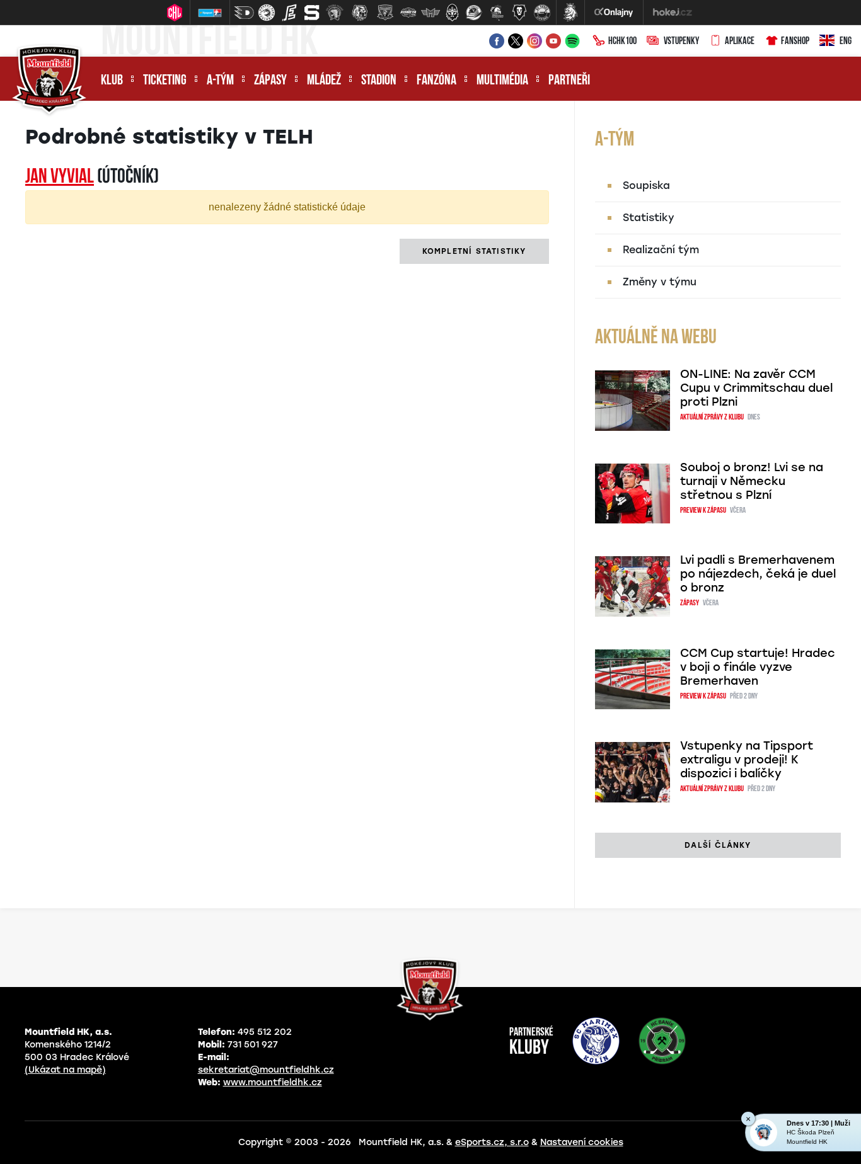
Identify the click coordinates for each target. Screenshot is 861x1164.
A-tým (220, 81)
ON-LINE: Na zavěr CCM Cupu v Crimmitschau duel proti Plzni (756, 388)
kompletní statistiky (474, 251)
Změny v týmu (659, 282)
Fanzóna (436, 81)
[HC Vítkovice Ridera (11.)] (474, 12)
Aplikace (739, 42)
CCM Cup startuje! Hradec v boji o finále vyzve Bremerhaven (757, 667)
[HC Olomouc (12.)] (496, 12)
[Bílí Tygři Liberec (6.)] (360, 12)
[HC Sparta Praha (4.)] (312, 12)
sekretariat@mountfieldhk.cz (266, 1069)
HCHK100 (622, 42)
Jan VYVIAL (59, 178)
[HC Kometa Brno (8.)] (407, 12)
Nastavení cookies (581, 1142)
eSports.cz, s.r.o (492, 1142)
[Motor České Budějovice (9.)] (430, 12)
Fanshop (795, 42)
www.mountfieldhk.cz (272, 1082)
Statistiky (648, 218)
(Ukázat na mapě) (65, 1069)
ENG (846, 42)
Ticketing (165, 81)
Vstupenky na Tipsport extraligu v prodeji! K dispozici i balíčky (746, 759)
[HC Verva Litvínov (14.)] (542, 12)
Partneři (569, 81)
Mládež (324, 81)
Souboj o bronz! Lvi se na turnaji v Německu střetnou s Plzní (751, 481)
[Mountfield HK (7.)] (385, 12)
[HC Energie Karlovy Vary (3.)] (289, 12)
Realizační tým (661, 250)
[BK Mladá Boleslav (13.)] (519, 12)
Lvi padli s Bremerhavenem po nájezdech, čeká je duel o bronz (758, 574)
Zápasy (270, 81)
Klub (112, 81)
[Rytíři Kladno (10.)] (452, 12)
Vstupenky (681, 42)
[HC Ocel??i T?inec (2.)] (266, 12)
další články (718, 845)
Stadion (378, 81)
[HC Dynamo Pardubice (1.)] (244, 12)
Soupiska (646, 185)
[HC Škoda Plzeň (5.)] (334, 12)
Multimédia (502, 81)
